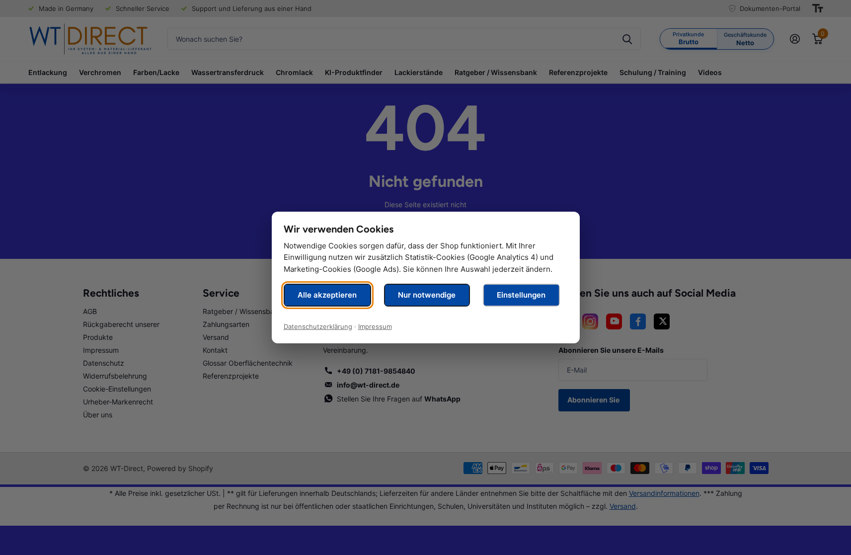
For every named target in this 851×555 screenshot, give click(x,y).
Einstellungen (521, 295)
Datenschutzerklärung (318, 326)
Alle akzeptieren (327, 295)
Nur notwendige (427, 295)
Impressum (375, 326)
